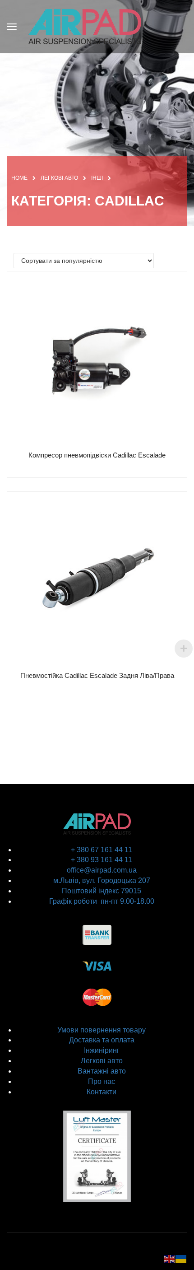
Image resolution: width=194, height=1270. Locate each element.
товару (133, 1030)
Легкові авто (102, 1061)
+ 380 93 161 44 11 (101, 860)
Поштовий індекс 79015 (101, 891)
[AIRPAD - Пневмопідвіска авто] (84, 25)
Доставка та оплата (101, 1040)
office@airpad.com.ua (102, 870)
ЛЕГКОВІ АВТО (59, 178)
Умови (68, 1030)
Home (19, 178)
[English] (170, 1258)
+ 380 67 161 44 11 (101, 850)
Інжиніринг (102, 1050)
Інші (97, 178)
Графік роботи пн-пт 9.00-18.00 (101, 901)
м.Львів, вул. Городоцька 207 (101, 880)
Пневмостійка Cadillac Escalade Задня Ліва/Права (97, 675)
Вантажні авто (102, 1071)
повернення (100, 1030)
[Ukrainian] (181, 1258)
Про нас (101, 1081)
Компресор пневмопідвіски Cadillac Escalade (97, 455)
